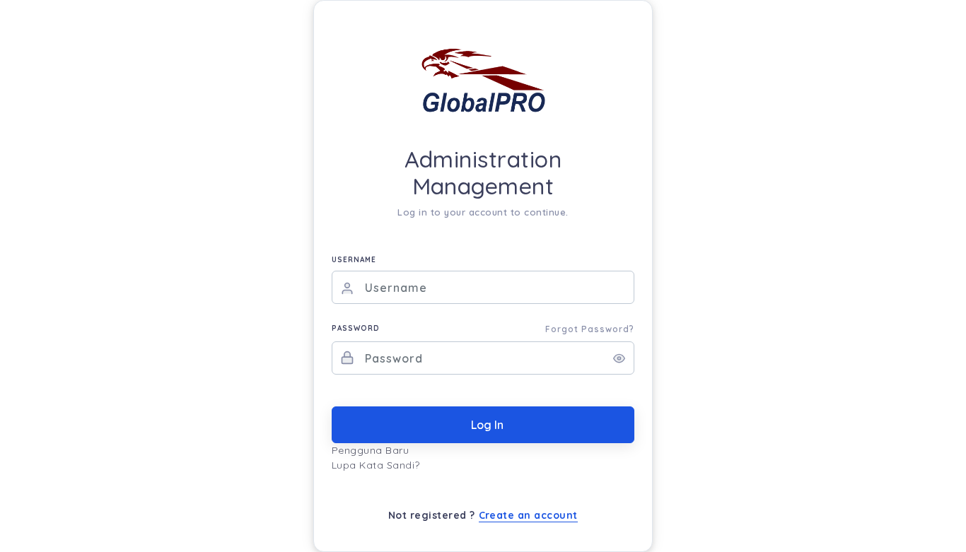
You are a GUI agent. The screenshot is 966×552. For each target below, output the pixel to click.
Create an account (528, 515)
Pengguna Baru (370, 450)
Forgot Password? (589, 329)
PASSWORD (356, 328)
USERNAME (354, 259)
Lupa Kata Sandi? (376, 465)
